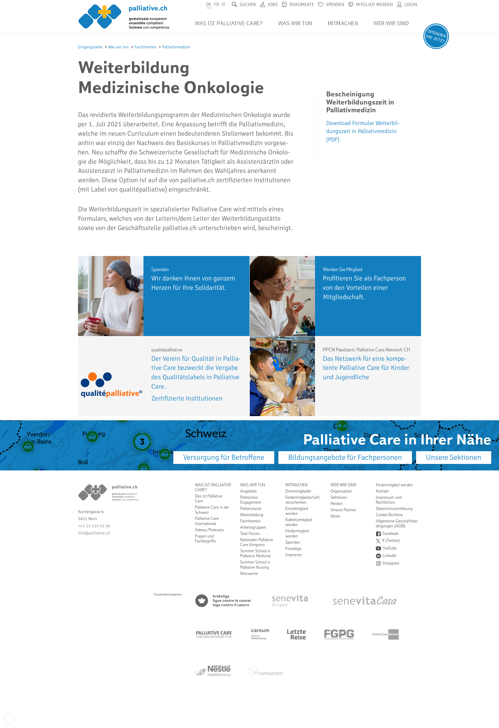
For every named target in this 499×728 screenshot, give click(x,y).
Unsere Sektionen (453, 457)
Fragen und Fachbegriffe (205, 538)
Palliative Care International (207, 521)
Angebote (248, 491)
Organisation (341, 491)
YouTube (390, 548)
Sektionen (339, 497)
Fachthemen (145, 47)
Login (411, 4)
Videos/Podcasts (209, 529)
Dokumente (302, 4)
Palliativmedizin (176, 47)
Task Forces (250, 533)
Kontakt (382, 491)
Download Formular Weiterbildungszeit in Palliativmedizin (362, 131)
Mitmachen (343, 23)
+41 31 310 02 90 (94, 526)
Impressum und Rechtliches (389, 500)
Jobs (273, 4)
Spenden (335, 4)
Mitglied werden (374, 4)
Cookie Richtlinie (389, 514)
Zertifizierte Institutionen (186, 398)
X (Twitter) (391, 540)
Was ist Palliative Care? (228, 23)
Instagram (391, 563)
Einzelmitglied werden (296, 511)
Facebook (390, 533)
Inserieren (293, 554)
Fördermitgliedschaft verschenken (302, 500)
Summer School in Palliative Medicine (255, 553)
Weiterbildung (251, 514)
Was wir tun (295, 23)
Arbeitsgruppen (253, 527)
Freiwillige (293, 548)
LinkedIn (390, 555)
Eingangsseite (90, 47)
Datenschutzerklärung (394, 508)
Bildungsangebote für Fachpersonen (345, 457)
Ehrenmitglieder (298, 491)
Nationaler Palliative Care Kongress (256, 542)
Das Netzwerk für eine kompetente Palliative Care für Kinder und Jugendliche (366, 368)
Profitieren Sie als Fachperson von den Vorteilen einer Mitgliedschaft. (364, 287)
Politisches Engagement (250, 500)
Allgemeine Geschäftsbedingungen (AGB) (397, 523)
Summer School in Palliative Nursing (255, 564)
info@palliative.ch (94, 533)
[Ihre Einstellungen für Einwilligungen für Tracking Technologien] (9, 719)
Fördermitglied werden (297, 533)
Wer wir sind (391, 23)
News (335, 516)
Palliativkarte (250, 508)
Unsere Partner (343, 509)
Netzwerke (249, 573)
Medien (337, 503)
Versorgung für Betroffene (223, 457)
